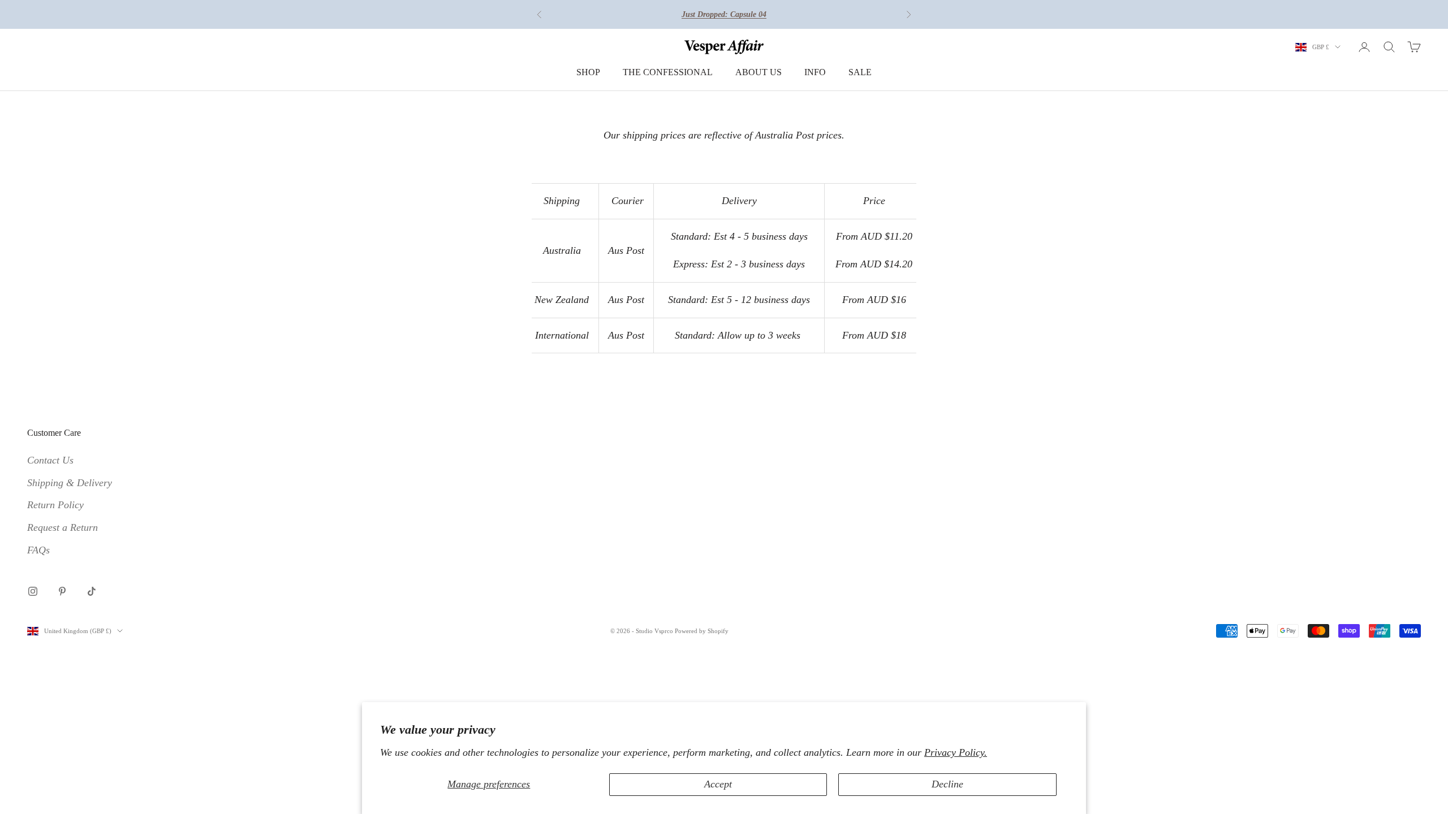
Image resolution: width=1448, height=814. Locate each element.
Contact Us (50, 460)
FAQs (38, 550)
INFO (815, 72)
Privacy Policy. (955, 752)
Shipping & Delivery (69, 482)
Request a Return (62, 527)
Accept (718, 784)
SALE (860, 72)
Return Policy (55, 504)
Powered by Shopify (702, 630)
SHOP (588, 72)
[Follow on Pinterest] (62, 591)
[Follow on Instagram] (32, 591)
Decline (947, 784)
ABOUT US (758, 72)
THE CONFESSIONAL (668, 72)
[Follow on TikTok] (91, 591)
